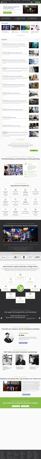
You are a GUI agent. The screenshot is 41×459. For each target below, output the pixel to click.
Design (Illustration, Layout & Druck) (10, 457)
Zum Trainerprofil (21, 340)
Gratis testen (38, 2)
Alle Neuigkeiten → (37, 39)
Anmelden (34, 150)
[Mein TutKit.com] (33, 2)
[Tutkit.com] (4, 2)
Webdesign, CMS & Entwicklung (10, 458)
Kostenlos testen (7, 12)
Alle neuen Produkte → (36, 23)
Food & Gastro (28, 457)
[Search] (31, 2)
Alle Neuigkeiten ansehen (20, 139)
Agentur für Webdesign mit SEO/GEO (29, 383)
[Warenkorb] (34, 2)
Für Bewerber (35, 457)
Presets (14, 457)
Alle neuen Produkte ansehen (20, 35)
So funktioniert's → (14, 12)
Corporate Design (22, 457)
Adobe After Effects (2, 457)
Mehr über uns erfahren (26, 394)
